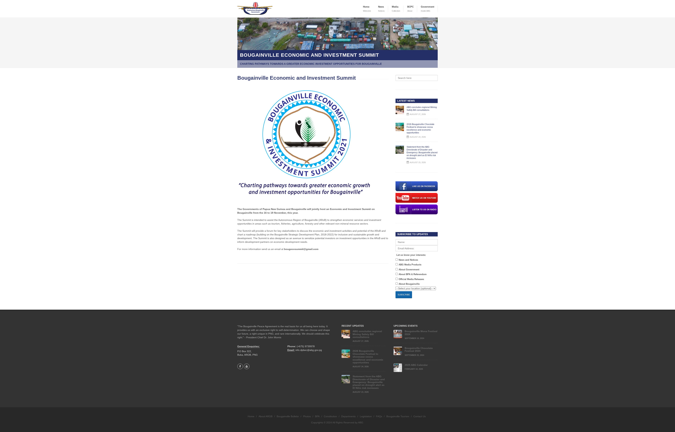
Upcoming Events (405, 325)
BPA (317, 416)
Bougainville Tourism (397, 416)
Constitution (330, 416)
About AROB (265, 416)
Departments (348, 416)
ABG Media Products (410, 264)
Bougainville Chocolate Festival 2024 (419, 349)
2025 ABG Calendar (416, 365)
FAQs (379, 416)
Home (251, 416)
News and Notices (408, 260)
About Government (409, 269)
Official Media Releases (411, 279)
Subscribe (404, 295)
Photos (307, 416)
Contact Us (419, 416)
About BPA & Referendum (413, 274)
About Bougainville (409, 284)
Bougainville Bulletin (288, 416)
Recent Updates (353, 325)
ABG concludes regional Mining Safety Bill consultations (367, 334)
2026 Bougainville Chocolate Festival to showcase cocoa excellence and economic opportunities (368, 356)
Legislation (366, 416)
